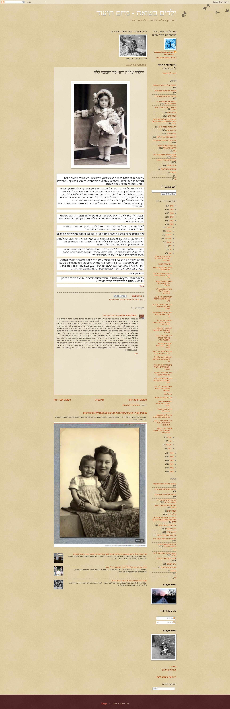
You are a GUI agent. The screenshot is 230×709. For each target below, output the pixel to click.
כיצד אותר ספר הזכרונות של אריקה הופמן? (163, 374)
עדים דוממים (114, 300)
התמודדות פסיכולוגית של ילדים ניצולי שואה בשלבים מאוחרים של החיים (164, 121)
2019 (171, 457)
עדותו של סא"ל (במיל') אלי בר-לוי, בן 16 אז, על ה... (162, 352)
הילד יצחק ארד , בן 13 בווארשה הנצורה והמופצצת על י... (164, 338)
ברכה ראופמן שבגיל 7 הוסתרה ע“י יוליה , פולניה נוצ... (164, 291)
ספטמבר (167, 238)
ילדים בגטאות (171, 130)
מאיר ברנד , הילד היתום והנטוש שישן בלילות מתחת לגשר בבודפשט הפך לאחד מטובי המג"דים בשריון (110, 554)
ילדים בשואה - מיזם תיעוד (136, 12)
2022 (171, 221)
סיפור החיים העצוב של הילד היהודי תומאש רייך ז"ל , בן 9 (126, 567)
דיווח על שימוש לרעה (166, 677)
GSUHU (173, 172)
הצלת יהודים (171, 113)
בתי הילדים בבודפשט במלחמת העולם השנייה (162, 416)
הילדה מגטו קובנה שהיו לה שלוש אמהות (162, 269)
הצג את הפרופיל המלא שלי (166, 58)
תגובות (170, 622)
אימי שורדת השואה (165, 264)
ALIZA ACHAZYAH (127, 315)
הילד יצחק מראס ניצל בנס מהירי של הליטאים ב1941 (162, 307)
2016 (171, 468)
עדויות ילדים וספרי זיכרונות (129, 300)
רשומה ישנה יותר (62, 399)
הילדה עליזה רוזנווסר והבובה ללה (164, 410)
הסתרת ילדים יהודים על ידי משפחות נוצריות (166, 103)
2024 (171, 213)
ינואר (169, 448)
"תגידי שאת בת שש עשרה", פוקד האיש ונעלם (164, 346)
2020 (171, 453)
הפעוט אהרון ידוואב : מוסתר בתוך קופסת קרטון (163, 403)
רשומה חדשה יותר (137, 399)
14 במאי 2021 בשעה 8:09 (120, 315)
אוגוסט (168, 242)
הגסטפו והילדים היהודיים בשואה (164, 85)
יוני (170, 249)
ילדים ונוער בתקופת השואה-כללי (164, 140)
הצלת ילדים (172, 116)
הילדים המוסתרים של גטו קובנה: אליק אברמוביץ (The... (162, 275)
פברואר (168, 445)
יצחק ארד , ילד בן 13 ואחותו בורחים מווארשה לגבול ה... (162, 330)
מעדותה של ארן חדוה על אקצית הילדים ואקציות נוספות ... (163, 367)
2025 (171, 209)
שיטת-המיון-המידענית (168, 169)
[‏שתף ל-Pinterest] (115, 296)
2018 (171, 460)
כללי (174, 151)
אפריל (169, 437)
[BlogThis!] (122, 296)
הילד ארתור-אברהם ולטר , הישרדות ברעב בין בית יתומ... (162, 381)
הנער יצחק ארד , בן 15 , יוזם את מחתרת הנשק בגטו (163, 299)
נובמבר (168, 231)
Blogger (104, 704)
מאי (169, 253)
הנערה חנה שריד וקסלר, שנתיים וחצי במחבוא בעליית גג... (163, 258)
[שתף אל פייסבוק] (117, 296)
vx (175, 179)
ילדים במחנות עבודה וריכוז (166, 137)
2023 (171, 217)
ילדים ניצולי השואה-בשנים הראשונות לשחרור (167, 147)
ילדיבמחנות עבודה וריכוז (167, 127)
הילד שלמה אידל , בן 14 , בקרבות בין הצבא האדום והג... (162, 423)
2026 (171, 206)
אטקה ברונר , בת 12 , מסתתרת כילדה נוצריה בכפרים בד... (162, 431)
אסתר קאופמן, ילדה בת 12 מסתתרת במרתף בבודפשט (163, 388)
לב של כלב (168, 394)
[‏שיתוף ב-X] (120, 296)
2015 (171, 472)
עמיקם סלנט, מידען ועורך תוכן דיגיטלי (164, 53)
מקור (141, 285)
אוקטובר (168, 235)
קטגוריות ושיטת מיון (169, 670)
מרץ (169, 441)
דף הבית (99, 399)
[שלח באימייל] (125, 296)
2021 (171, 224)
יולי (170, 246)
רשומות (170, 618)
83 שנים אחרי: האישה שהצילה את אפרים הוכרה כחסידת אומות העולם (115, 413)
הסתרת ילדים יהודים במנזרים (165, 91)
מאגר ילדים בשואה (169, 73)
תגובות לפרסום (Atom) (131, 405)
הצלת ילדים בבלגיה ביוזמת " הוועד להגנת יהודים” (129, 581)
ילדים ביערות (171, 134)
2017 (171, 464)
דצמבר (168, 227)
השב (136, 353)
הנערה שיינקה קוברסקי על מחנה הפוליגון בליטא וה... (162, 314)
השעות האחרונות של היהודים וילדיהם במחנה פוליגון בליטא (162, 322)
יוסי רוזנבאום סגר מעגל (163, 398)
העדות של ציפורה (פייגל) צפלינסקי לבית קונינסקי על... (162, 359)
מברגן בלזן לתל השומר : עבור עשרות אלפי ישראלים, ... (163, 283)
